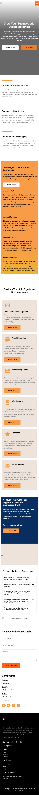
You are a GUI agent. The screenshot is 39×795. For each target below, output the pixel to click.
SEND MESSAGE (11, 665)
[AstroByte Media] (6, 3)
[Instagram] (16, 742)
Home (5, 750)
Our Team (6, 764)
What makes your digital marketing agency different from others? (16, 609)
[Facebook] (4, 742)
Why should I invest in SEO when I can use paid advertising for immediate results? (17, 592)
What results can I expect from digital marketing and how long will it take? (16, 578)
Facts (5, 766)
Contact (5, 757)
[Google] (12, 742)
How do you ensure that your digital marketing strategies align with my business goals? (16, 601)
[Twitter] (8, 742)
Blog (4, 769)
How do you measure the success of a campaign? (17, 585)
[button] (19, 579)
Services (5, 754)
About (5, 752)
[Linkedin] (21, 742)
